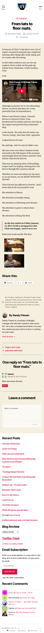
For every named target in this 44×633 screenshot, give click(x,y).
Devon (29, 300)
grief (7, 302)
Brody (10, 593)
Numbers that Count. (11, 490)
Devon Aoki (37, 300)
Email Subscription (15, 550)
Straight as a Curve (11, 515)
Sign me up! (9, 572)
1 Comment (23, 37)
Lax (23, 302)
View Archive (8, 336)
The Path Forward (10, 505)
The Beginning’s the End (13, 472)
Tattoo (7, 307)
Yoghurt (14, 307)
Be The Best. (22, 18)
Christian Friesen (29, 297)
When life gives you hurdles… (15, 510)
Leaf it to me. (8, 500)
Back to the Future (10, 495)
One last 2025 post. (11, 444)
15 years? (6, 467)
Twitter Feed (10, 538)
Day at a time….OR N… (25, 593)
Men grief (13, 305)
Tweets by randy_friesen (12, 543)
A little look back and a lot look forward (19, 520)
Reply (5, 385)
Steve (37, 305)
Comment (34, 424)
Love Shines (29, 302)
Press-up (30, 305)
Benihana (18, 297)
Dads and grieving (20, 300)
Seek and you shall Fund (13, 454)
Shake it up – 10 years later (14, 485)
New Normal (21, 305)
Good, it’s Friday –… (15, 602)
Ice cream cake (15, 302)
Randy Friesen (15, 34)
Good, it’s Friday (9, 449)
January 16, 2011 (32, 34)
